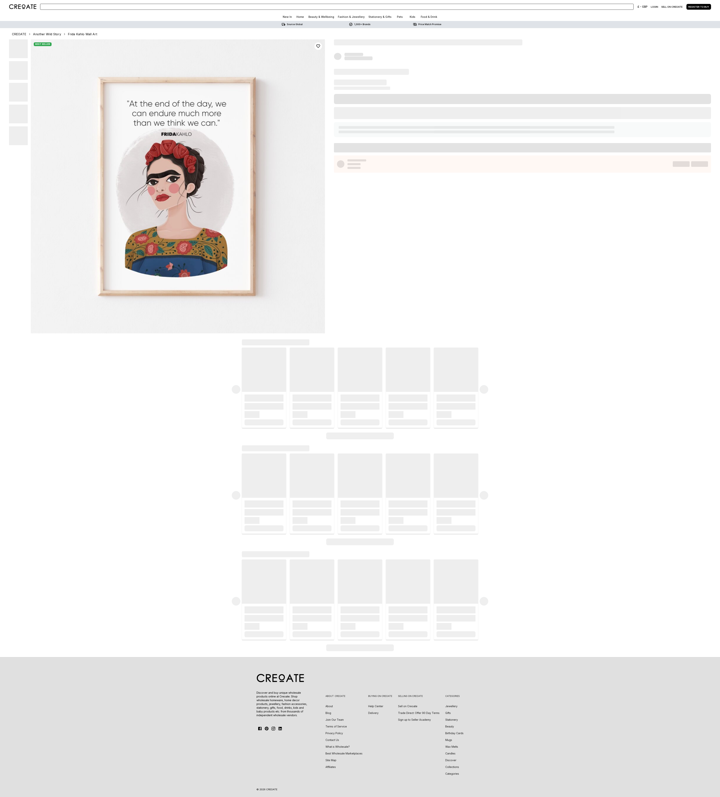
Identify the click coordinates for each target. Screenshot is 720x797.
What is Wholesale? (338, 746)
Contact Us (332, 740)
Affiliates (331, 767)
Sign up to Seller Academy (414, 719)
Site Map (331, 760)
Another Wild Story (47, 34)
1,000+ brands (362, 24)
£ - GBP (642, 6)
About (329, 706)
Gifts (448, 713)
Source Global (295, 24)
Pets (400, 16)
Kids (412, 16)
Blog (328, 713)
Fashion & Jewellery (351, 16)
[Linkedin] (280, 728)
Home (300, 16)
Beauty (449, 726)
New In (287, 16)
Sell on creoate (671, 6)
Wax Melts (451, 746)
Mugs (448, 740)
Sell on (407, 706)
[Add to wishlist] (318, 46)
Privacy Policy (334, 733)
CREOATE (19, 34)
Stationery (451, 719)
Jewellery (451, 706)
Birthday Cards (454, 733)
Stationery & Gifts (380, 16)
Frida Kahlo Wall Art (82, 34)
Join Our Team (335, 719)
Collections (452, 767)
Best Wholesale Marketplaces (344, 753)
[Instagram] (273, 728)
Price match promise (429, 24)
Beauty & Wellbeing (321, 16)
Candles (450, 753)
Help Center (375, 706)
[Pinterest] (266, 728)
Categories (452, 773)
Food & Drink (429, 16)
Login (654, 6)
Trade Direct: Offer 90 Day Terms (419, 713)
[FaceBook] (260, 728)
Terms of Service (336, 726)
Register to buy (698, 6)
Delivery (373, 713)
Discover (450, 760)
